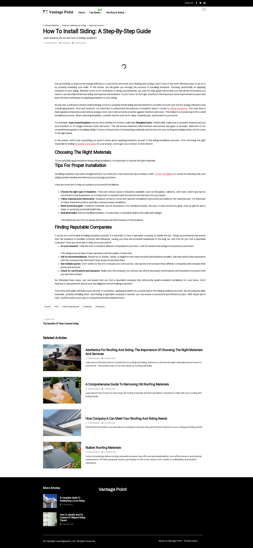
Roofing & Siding (115, 12)
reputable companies (85, 144)
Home (81, 12)
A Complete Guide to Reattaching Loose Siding (72, 499)
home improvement (71, 307)
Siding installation (51, 25)
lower (48, 307)
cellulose (88, 307)
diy (57, 307)
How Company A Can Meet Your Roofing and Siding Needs (126, 418)
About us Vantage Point (170, 541)
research (101, 307)
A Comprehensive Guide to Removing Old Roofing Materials (127, 384)
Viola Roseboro (51, 43)
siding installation (179, 108)
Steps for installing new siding (74, 25)
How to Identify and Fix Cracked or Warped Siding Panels (72, 517)
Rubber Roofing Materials (103, 447)
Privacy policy (191, 541)
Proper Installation (164, 174)
